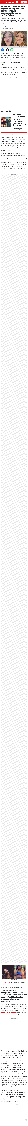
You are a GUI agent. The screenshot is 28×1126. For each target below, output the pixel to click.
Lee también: (5, 983)
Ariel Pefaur (6, 26)
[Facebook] (3, 50)
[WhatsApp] (12, 50)
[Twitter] (7, 50)
